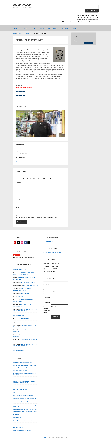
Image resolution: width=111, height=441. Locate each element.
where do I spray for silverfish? (20, 401)
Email (17, 207)
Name (18, 199)
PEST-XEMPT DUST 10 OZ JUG (28, 282)
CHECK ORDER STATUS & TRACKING (52, 252)
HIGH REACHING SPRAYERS (20, 424)
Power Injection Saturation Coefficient (22, 430)
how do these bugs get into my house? (22, 420)
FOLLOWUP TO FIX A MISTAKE (20, 378)
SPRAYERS (29, 33)
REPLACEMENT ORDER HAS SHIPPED (22, 362)
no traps (15, 386)
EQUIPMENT (20, 33)
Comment (19, 182)
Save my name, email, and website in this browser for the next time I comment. (36, 217)
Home (14, 33)
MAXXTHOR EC (25, 318)
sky (14, 392)
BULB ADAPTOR (17, 417)
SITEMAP (46, 437)
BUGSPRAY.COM (21, 5)
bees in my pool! (25, 293)
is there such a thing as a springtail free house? (24, 398)
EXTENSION (16, 414)
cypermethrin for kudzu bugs (20, 389)
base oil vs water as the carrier (20, 370)
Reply (17, 161)
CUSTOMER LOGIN (47, 241)
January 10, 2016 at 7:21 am (22, 153)
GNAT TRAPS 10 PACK (18, 427)
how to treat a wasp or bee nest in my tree (23, 395)
